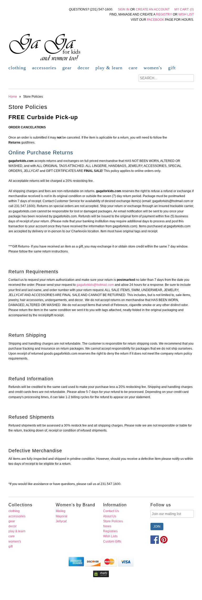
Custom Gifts (112, 541)
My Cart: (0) (184, 9)
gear (67, 67)
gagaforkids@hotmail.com (95, 285)
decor (83, 67)
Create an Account (153, 9)
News (107, 526)
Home (12, 96)
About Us (109, 516)
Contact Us (111, 511)
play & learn (109, 67)
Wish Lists (110, 536)
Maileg (60, 511)
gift (172, 67)
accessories (44, 67)
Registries (110, 531)
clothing (17, 67)
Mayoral (61, 516)
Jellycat (61, 521)
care (133, 67)
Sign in (123, 9)
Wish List (186, 14)
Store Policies (113, 521)
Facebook (155, 20)
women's (153, 67)
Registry (164, 14)
